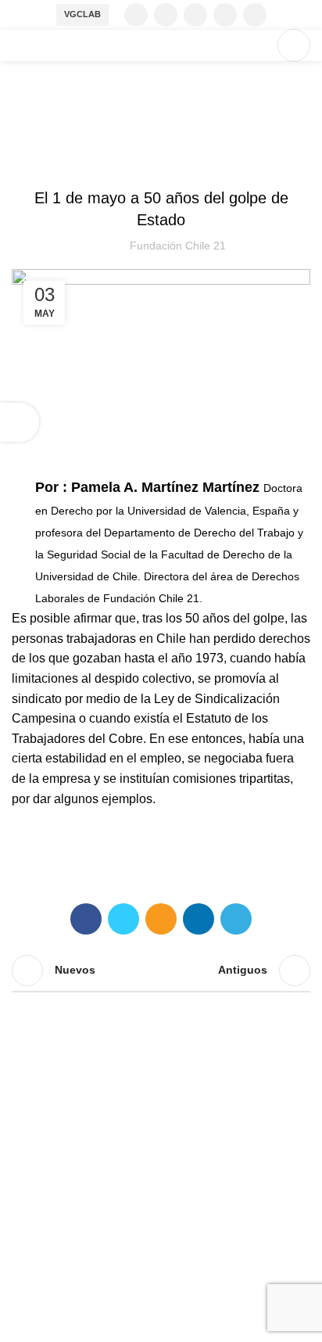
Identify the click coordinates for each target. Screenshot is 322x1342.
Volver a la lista (161, 970)
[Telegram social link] (236, 919)
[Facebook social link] (136, 15)
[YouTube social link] (225, 15)
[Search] (257, 45)
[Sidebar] (19, 422)
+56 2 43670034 (57, 1216)
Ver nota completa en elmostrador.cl (161, 852)
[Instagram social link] (195, 15)
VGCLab (82, 14)
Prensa (161, 158)
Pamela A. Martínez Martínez (167, 487)
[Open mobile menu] (294, 45)
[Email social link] (161, 919)
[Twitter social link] (165, 15)
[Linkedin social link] (255, 15)
